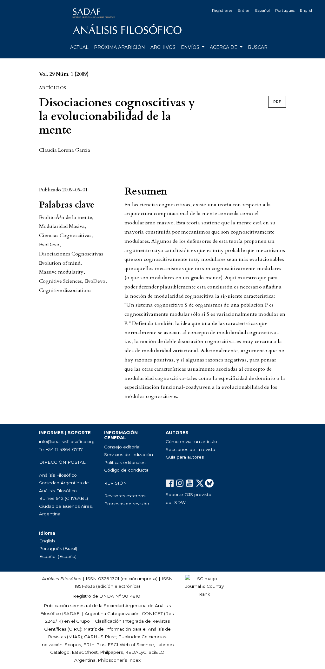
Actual (79, 47)
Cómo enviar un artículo (191, 441)
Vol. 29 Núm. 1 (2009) (64, 74)
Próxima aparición (119, 47)
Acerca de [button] (224, 47)
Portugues (285, 10)
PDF (277, 102)
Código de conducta (126, 470)
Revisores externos (124, 495)
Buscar (258, 47)
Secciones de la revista (190, 449)
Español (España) (57, 556)
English (307, 10)
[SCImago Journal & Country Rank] (204, 585)
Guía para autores (185, 457)
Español (262, 10)
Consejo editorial (122, 446)
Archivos (163, 47)
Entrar (244, 10)
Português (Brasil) (58, 548)
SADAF (71, 613)
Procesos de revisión (126, 503)
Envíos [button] (191, 47)
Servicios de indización (128, 454)
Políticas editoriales (124, 462)
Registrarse (222, 10)
